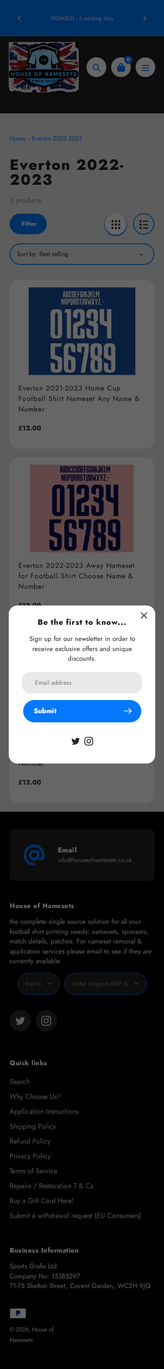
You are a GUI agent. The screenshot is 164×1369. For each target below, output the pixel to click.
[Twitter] (75, 741)
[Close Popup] (144, 615)
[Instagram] (88, 741)
